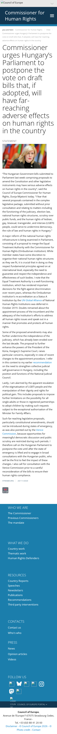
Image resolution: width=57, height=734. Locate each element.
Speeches (14, 585)
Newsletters (15, 590)
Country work (16, 548)
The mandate (16, 522)
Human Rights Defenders (23, 558)
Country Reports (18, 581)
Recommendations (19, 600)
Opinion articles (17, 654)
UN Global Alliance (32, 300)
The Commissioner (19, 513)
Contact (36, 729)
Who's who (14, 633)
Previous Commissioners (23, 518)
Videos (12, 659)
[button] (28, 3)
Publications (15, 595)
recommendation (42, 362)
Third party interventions (23, 604)
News (11, 648)
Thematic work (17, 553)
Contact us (14, 627)
